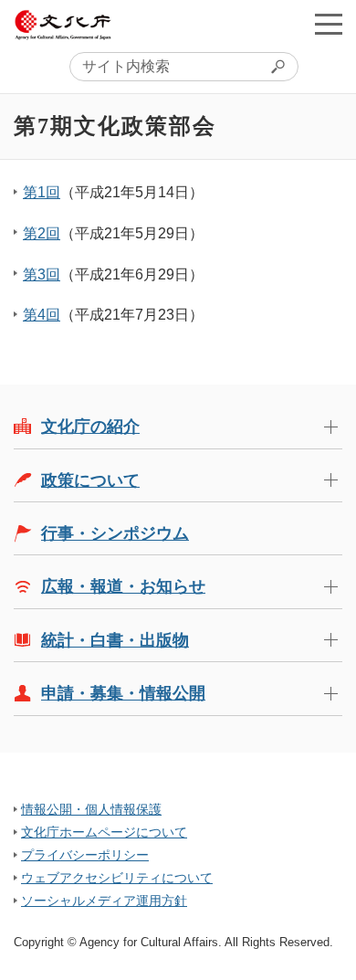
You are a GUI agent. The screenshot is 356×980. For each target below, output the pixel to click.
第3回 (41, 274)
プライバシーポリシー (85, 855)
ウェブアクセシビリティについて (117, 877)
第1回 (41, 192)
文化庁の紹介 (90, 426)
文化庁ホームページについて (104, 832)
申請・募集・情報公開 (123, 693)
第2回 (41, 233)
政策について (90, 480)
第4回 (41, 314)
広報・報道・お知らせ (123, 586)
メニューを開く (328, 23)
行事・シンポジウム (115, 533)
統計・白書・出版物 (115, 640)
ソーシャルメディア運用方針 (104, 900)
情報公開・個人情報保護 (91, 809)
